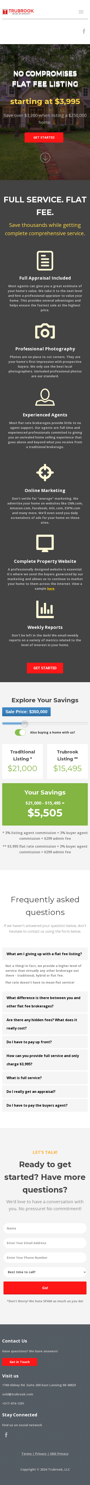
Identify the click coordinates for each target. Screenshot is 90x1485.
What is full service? (24, 1077)
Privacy (41, 1454)
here (50, 588)
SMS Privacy (59, 1454)
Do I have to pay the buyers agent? (37, 1105)
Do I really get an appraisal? (31, 1091)
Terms (26, 1454)
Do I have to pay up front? (29, 1042)
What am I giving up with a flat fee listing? (44, 953)
